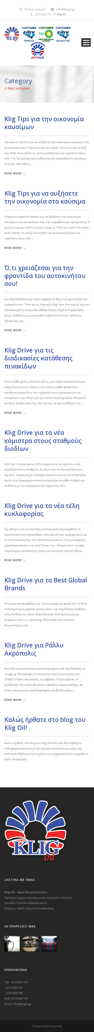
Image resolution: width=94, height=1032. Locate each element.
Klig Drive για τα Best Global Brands (45, 584)
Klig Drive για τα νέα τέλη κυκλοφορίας (42, 509)
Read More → (15, 173)
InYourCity (55, 1026)
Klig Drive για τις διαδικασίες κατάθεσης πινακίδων (38, 358)
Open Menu (86, 42)
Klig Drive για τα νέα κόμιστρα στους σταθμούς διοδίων (43, 440)
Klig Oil (61, 14)
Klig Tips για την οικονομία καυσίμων (44, 123)
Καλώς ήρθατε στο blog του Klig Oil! (45, 723)
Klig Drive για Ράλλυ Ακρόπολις (34, 649)
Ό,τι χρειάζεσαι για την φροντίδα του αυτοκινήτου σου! (44, 276)
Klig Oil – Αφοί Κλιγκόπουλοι (25, 892)
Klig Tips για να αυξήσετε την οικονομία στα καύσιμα (44, 197)
